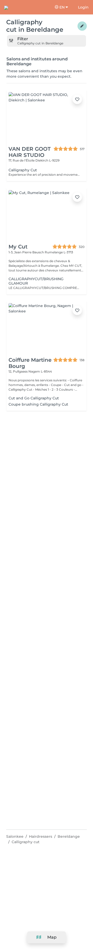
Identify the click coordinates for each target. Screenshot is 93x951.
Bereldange (69, 836)
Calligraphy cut (26, 842)
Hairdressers (40, 836)
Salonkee (15, 836)
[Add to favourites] (77, 99)
